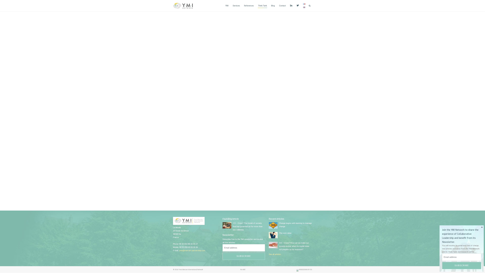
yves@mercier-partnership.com (192, 250)
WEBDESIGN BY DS (305, 269)
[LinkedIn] (291, 5)
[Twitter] (297, 5)
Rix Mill (242, 269)
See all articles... (275, 254)
